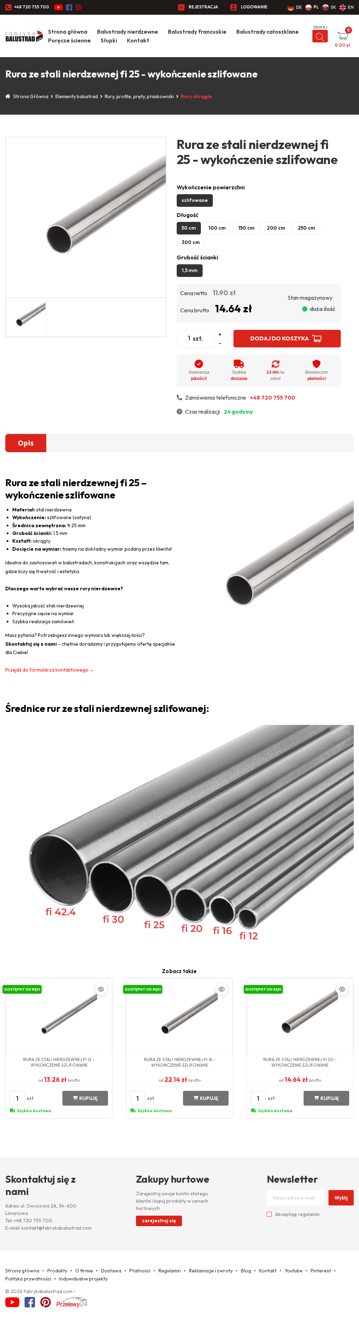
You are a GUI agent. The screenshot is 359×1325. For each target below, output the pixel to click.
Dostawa (111, 1271)
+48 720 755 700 (31, 6)
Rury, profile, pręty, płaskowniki (139, 96)
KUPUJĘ (88, 1098)
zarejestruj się (159, 1220)
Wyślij (341, 1198)
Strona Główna (30, 96)
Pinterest (321, 1271)
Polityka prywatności (28, 1279)
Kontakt (138, 40)
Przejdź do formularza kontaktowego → (49, 670)
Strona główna (67, 31)
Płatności (139, 1271)
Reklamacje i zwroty (211, 1271)
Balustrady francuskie (197, 31)
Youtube (294, 1271)
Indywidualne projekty (83, 1279)
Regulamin (169, 1271)
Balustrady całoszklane (267, 31)
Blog (246, 1271)
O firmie (84, 1271)
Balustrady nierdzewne (127, 31)
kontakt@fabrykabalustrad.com (56, 1228)
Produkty (57, 1271)
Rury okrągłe (196, 96)
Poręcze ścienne (69, 40)
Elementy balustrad (76, 96)
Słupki (109, 40)
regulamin (309, 1214)
